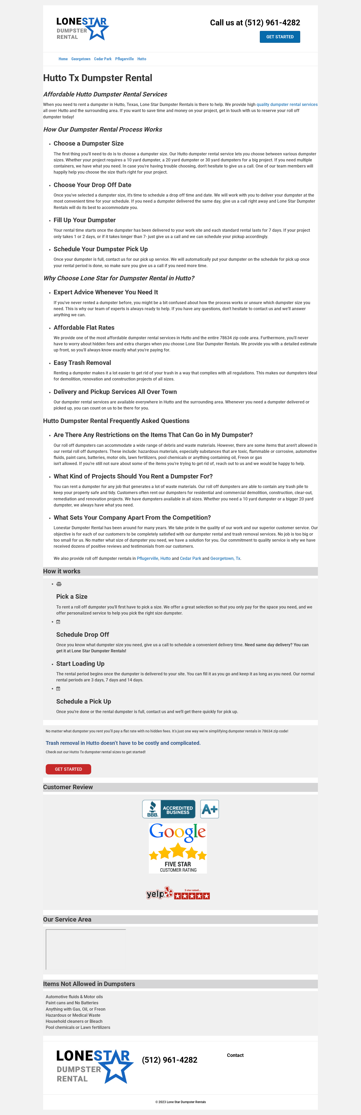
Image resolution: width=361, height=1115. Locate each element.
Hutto (141, 59)
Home (63, 59)
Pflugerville (124, 59)
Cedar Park (103, 59)
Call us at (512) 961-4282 (255, 22)
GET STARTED (280, 36)
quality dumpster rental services (287, 104)
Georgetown (80, 59)
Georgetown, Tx (225, 558)
